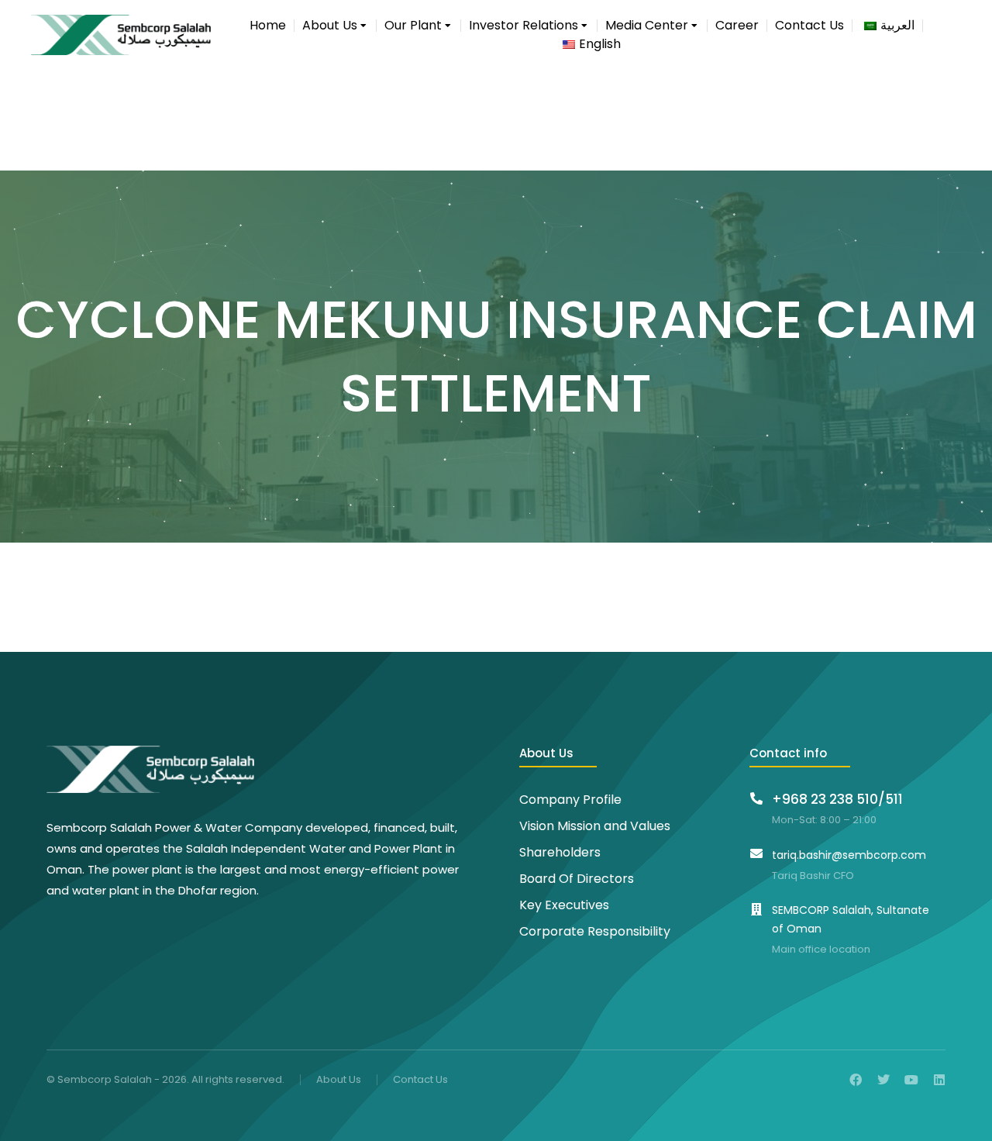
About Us (338, 1080)
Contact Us (420, 1080)
